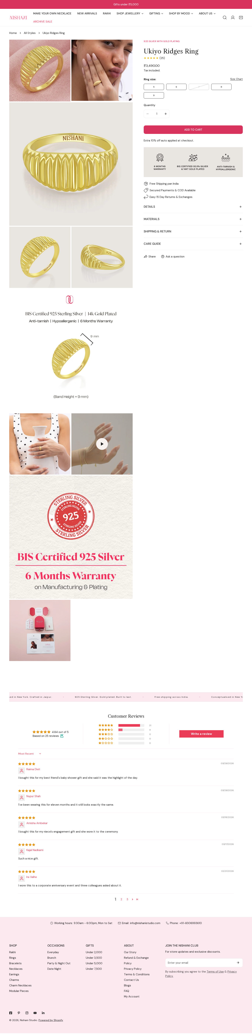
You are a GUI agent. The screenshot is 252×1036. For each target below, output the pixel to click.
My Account (131, 996)
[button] (241, 17)
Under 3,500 (94, 958)
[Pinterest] (19, 1013)
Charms (14, 980)
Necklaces (16, 969)
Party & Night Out (58, 963)
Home (13, 33)
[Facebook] (11, 1013)
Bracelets (15, 963)
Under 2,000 (94, 952)
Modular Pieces (19, 991)
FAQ (126, 991)
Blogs (127, 985)
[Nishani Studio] (18, 17)
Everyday (53, 952)
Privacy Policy (132, 969)
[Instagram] (27, 1013)
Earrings (14, 974)
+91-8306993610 (190, 923)
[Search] (225, 17)
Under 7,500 (94, 969)
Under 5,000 (94, 963)
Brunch (51, 958)
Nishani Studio (28, 1020)
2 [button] (121, 899)
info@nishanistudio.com (145, 923)
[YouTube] (35, 1013)
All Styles (30, 33)
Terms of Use (215, 971)
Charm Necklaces (20, 985)
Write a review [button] (201, 734)
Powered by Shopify (51, 1020)
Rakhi (12, 952)
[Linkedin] (43, 1013)
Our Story (130, 952)
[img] (26, 764)
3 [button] (127, 899)
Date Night (54, 969)
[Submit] (238, 962)
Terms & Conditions (137, 974)
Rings (12, 958)
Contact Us (131, 980)
